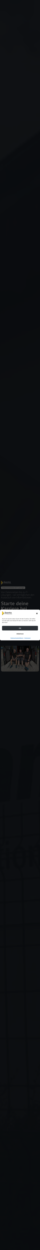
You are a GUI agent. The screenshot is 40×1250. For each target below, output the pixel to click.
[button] (37, 614)
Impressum (27, 638)
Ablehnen (20, 634)
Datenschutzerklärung (17, 638)
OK (20, 628)
